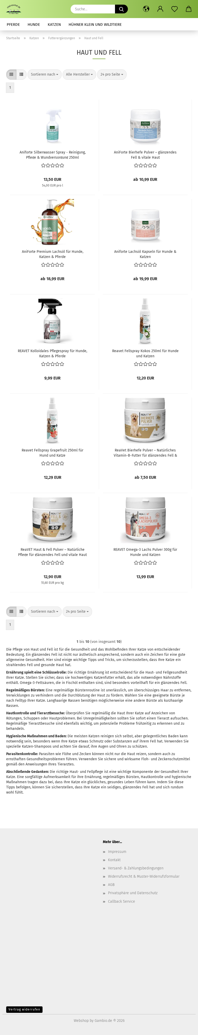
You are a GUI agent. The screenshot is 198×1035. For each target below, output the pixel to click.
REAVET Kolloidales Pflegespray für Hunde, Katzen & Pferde (52, 353)
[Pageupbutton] (184, 1027)
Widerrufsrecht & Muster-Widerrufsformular (143, 876)
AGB (111, 885)
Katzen (54, 24)
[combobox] (45, 74)
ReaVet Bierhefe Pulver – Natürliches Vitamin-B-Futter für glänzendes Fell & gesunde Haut (145, 452)
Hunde (34, 24)
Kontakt (114, 860)
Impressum (117, 852)
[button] (146, 9)
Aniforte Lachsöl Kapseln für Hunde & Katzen (145, 253)
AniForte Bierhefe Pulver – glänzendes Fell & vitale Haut (145, 154)
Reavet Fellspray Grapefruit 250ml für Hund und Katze (52, 452)
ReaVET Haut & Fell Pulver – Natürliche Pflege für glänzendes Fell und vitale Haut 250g (52, 551)
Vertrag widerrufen (24, 1009)
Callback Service (121, 901)
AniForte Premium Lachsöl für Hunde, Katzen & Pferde (52, 253)
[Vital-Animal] (15, 9)
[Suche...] (121, 9)
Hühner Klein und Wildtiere (95, 24)
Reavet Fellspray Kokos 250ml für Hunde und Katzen (145, 353)
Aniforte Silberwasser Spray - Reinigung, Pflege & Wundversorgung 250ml (53, 154)
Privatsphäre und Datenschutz (133, 893)
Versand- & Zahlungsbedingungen (135, 868)
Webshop (81, 1020)
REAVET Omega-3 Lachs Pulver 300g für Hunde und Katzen (145, 551)
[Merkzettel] (174, 9)
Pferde (13, 24)
